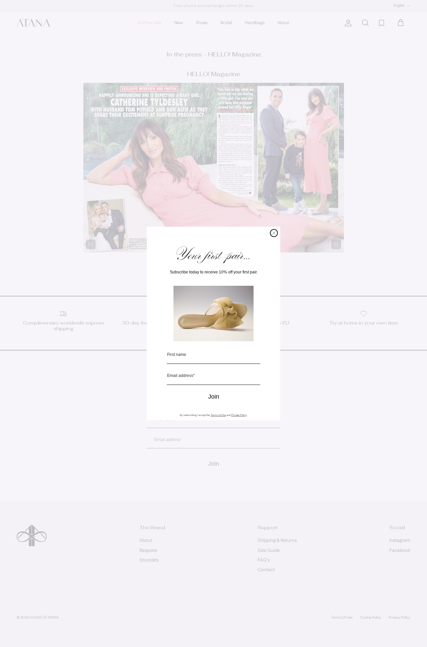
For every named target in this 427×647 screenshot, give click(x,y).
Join (213, 396)
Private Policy (239, 415)
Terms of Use (218, 415)
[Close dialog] (274, 233)
